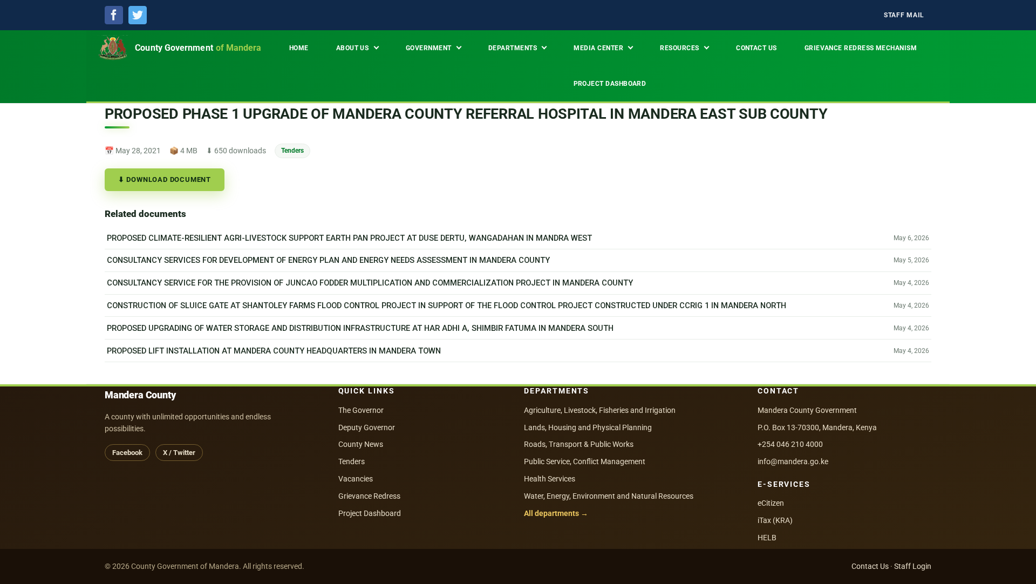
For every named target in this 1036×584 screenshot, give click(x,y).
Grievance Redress (369, 496)
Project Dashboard (369, 513)
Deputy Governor (366, 427)
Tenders (292, 150)
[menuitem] (904, 15)
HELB (767, 537)
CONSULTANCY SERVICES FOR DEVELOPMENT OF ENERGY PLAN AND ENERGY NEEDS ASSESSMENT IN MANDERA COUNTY (328, 260)
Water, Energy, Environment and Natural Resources (608, 496)
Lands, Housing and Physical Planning (588, 427)
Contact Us (870, 566)
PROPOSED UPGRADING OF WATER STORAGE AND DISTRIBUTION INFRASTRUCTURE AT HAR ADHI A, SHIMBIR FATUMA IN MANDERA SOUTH (360, 328)
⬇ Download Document (164, 179)
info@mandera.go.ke (793, 461)
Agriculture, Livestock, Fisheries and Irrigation (600, 410)
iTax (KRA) (775, 520)
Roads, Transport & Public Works (578, 444)
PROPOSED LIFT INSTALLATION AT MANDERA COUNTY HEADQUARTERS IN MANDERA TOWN (274, 351)
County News (360, 444)
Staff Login (912, 566)
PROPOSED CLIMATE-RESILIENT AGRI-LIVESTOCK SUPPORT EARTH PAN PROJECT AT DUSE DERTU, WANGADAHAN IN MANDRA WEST (349, 238)
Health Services (549, 478)
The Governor (361, 410)
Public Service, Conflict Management (584, 461)
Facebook (127, 453)
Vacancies (355, 478)
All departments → (556, 513)
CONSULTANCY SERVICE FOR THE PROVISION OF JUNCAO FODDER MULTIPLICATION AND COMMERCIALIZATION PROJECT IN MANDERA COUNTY (370, 283)
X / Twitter (179, 453)
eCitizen (771, 503)
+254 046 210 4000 (790, 444)
